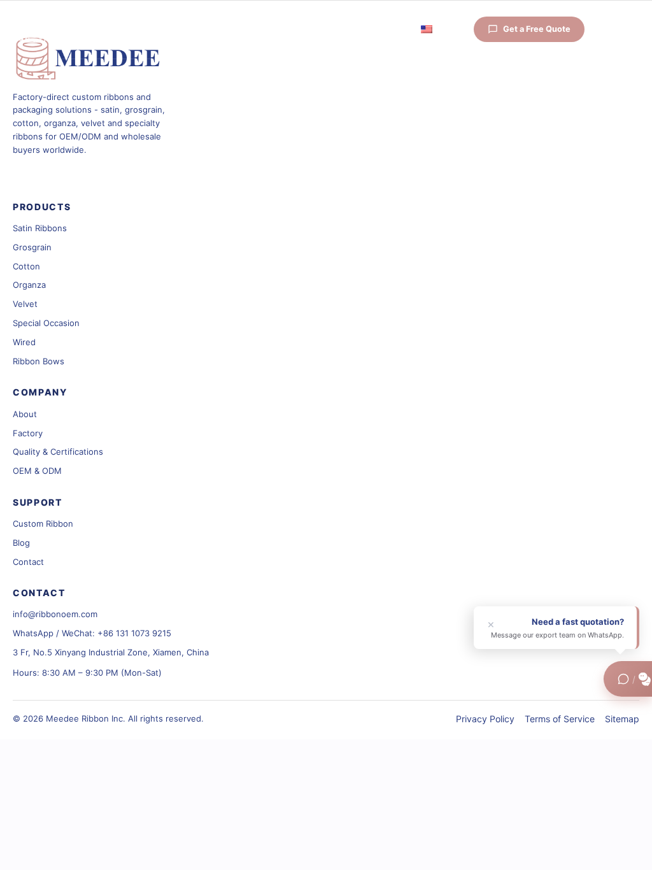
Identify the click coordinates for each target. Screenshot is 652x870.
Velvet (25, 304)
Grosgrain (32, 247)
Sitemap (622, 718)
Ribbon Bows (38, 361)
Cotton (26, 266)
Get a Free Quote (536, 29)
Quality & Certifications (58, 451)
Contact (28, 562)
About (25, 414)
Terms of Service (560, 718)
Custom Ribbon (43, 523)
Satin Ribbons (40, 228)
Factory (28, 433)
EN (440, 30)
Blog (21, 543)
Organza (29, 285)
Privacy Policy (485, 718)
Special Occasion (46, 323)
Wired (24, 342)
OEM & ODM (37, 471)
